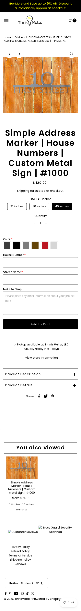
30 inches (39, 206)
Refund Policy (20, 551)
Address (20, 37)
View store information (41, 358)
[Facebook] (5, 594)
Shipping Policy (20, 560)
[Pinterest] (10, 594)
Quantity (40, 216)
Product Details (18, 385)
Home (7, 37)
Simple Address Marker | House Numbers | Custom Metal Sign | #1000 (21, 487)
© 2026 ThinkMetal (17, 599)
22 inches (17, 206)
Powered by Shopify (46, 599)
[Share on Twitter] (46, 396)
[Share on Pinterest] (52, 396)
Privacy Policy (20, 547)
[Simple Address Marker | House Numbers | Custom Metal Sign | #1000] (22, 467)
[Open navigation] (6, 20)
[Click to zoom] (71, 53)
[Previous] (9, 53)
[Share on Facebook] (39, 396)
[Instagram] (22, 594)
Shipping (23, 191)
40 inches (62, 206)
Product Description (23, 374)
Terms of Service (20, 555)
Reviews (20, 564)
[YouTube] (16, 594)
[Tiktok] (27, 594)
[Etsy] (32, 594)
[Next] (19, 53)
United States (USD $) (26, 583)
